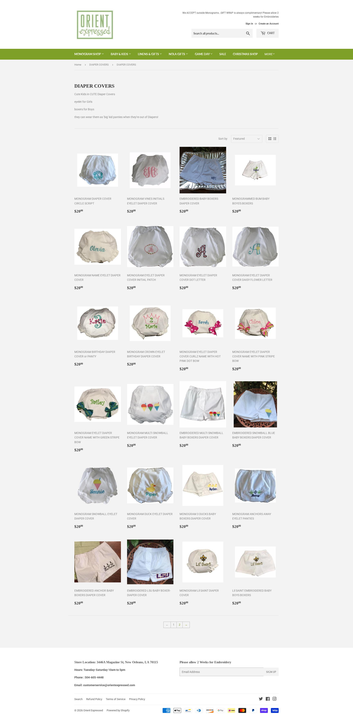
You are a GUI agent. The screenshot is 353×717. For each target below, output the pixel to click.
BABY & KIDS (120, 54)
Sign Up (271, 672)
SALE (222, 54)
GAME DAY (202, 54)
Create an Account (269, 23)
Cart (271, 33)
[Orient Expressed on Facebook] (268, 699)
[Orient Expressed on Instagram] (275, 699)
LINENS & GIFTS (149, 54)
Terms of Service (115, 699)
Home (77, 64)
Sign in (249, 23)
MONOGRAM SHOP (88, 54)
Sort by (222, 138)
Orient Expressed (93, 710)
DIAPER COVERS (99, 64)
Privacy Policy (137, 699)
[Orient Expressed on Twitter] (261, 699)
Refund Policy (94, 699)
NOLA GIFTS (177, 54)
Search (78, 699)
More (269, 54)
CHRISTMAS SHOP (245, 54)
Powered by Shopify (118, 710)
